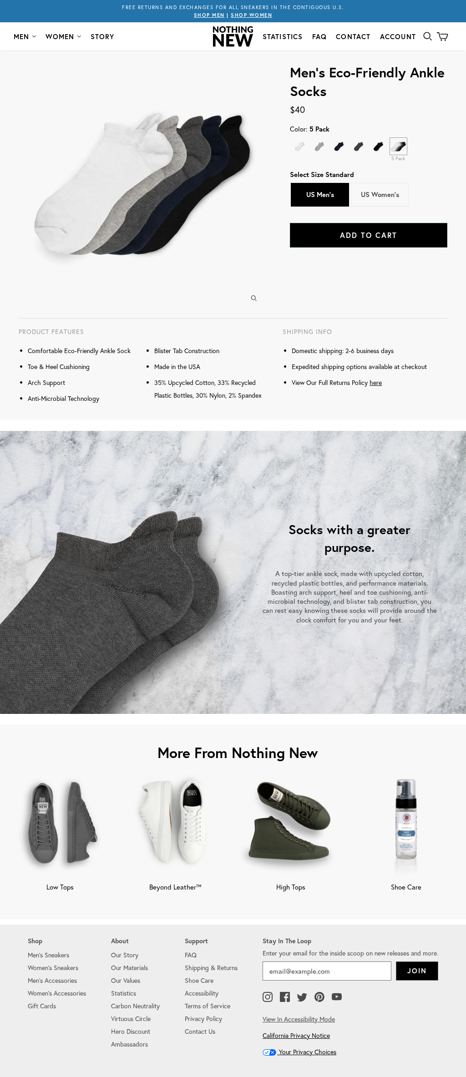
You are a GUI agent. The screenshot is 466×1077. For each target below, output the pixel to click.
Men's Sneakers (48, 955)
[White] (300, 146)
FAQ (319, 36)
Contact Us (200, 1031)
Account (398, 36)
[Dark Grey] (359, 146)
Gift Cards (42, 1005)
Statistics (283, 36)
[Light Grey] (320, 146)
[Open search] (427, 36)
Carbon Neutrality (135, 1005)
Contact (353, 36)
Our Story (124, 955)
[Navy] (339, 146)
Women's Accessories (57, 993)
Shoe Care (199, 980)
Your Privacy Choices (306, 1051)
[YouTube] (337, 997)
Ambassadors (129, 1044)
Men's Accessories (52, 980)
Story (103, 36)
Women (60, 36)
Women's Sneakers (53, 967)
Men (22, 36)
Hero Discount (130, 1031)
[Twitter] (302, 997)
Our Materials (129, 967)
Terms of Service (207, 1005)
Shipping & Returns (211, 967)
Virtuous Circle (131, 1018)
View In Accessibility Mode (299, 1019)
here (376, 382)
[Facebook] (285, 997)
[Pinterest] (319, 997)
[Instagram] (268, 997)
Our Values (125, 980)
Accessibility (201, 993)
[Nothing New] (233, 36)
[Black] (378, 146)
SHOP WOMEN (251, 15)
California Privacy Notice (296, 1035)
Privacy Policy (203, 1018)
